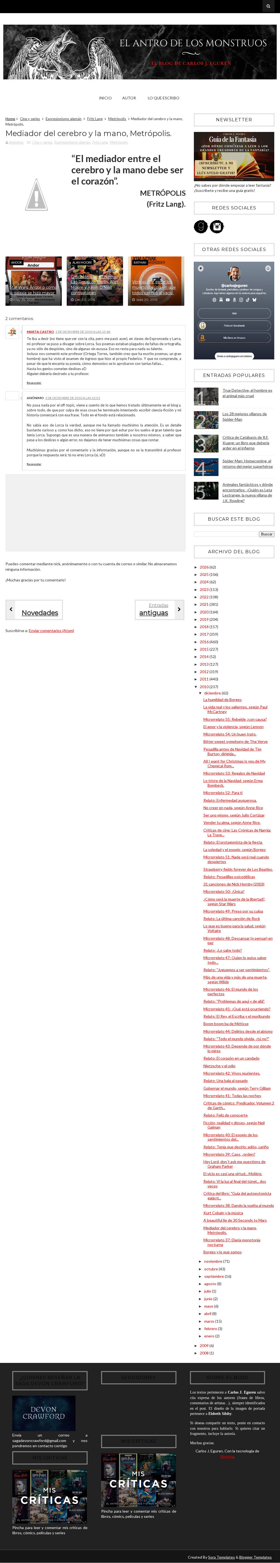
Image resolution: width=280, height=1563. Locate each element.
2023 (204, 589)
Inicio (105, 98)
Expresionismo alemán (63, 119)
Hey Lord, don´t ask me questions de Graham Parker (234, 1164)
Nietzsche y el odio (219, 1065)
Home (10, 119)
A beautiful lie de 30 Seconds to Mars (235, 1220)
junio (208, 1298)
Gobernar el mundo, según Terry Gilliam (237, 1088)
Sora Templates (221, 1557)
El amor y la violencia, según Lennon (233, 726)
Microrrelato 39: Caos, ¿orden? (229, 1154)
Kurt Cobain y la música (223, 1212)
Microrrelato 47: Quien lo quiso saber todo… (235, 960)
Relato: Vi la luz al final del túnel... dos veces (234, 1183)
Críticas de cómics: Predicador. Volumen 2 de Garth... (238, 1105)
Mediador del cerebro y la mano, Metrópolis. (230, 1230)
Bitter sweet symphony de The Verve (235, 741)
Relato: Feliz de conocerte (225, 1115)
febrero (211, 1328)
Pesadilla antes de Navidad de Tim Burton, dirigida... (232, 751)
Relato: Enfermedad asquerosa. (230, 800)
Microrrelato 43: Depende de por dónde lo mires (237, 1048)
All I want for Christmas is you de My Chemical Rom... (234, 763)
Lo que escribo (163, 98)
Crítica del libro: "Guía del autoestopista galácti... (237, 1195)
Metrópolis (117, 119)
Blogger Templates (255, 1557)
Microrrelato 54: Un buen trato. (229, 734)
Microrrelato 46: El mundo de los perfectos (230, 991)
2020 (204, 612)
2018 (204, 626)
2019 (204, 619)
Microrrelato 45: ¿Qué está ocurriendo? (236, 1009)
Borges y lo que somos (222, 1252)
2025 (204, 574)
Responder (34, 382)
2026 (204, 567)
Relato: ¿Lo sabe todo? (222, 950)
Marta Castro (40, 332)
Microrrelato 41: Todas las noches (232, 1095)
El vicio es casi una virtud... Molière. (232, 1173)
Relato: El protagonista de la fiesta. (233, 842)
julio (208, 1291)
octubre (211, 1269)
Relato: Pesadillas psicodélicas (229, 876)
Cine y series (30, 119)
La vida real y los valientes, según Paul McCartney (235, 709)
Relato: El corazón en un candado (231, 1058)
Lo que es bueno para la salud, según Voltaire (234, 928)
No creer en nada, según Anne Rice (233, 807)
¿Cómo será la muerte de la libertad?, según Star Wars (234, 901)
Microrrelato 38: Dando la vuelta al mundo (238, 1205)
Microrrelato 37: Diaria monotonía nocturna (231, 1242)
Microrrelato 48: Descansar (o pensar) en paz (238, 940)
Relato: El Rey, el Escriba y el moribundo (236, 1016)
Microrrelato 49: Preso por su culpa (233, 911)
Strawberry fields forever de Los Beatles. (238, 869)
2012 (204, 671)
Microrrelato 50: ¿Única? (223, 891)
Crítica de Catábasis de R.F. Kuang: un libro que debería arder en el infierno (246, 442)
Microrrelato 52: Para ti (223, 792)
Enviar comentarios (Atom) (51, 630)
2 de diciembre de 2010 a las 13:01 (72, 398)
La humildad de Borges (222, 699)
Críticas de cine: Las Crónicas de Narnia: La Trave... (237, 832)
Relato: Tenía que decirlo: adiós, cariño (236, 1146)
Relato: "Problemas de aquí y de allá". (234, 1001)
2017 (204, 634)
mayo (209, 1306)
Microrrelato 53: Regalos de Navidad (234, 773)
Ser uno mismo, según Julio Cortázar (234, 815)
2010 (204, 686)
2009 (204, 1345)
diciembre (213, 693)
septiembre (214, 1276)
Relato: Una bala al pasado (225, 1080)
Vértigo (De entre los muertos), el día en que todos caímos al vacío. (154, 287)
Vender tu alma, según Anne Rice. (232, 822)
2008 (204, 1353)
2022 (204, 597)
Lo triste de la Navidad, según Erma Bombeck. (233, 783)
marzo (209, 1321)
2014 (204, 656)
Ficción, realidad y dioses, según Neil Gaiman (234, 1125)
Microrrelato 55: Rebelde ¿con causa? (235, 719)
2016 (204, 641)
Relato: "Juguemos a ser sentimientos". (236, 969)
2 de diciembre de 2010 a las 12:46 (83, 332)
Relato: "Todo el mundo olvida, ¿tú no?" (236, 1038)
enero (209, 1336)
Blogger (227, 1456)
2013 (204, 664)
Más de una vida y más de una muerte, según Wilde (235, 979)
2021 (204, 604)
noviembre (213, 1261)
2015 (204, 649)
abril (208, 1313)
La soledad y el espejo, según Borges (234, 849)
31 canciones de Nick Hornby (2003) (233, 884)
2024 (204, 581)
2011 (204, 679)
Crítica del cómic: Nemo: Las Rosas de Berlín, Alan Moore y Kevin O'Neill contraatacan (94, 284)
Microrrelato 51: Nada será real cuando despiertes (236, 859)
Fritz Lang (95, 119)
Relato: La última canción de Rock (231, 918)
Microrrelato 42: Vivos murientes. (231, 1073)
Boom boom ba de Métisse (226, 1023)
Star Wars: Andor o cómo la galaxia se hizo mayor (33, 290)
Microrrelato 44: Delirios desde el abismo (238, 1031)
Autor (129, 98)
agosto (210, 1283)
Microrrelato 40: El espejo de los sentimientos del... (230, 1137)
